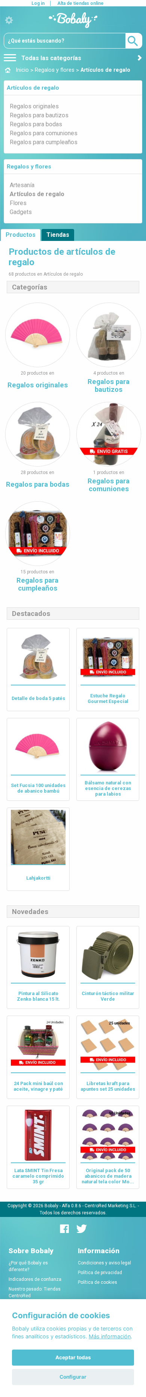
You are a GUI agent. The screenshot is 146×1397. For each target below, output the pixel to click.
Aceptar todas (73, 1357)
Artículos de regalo (33, 87)
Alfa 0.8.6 (71, 1205)
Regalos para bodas (36, 124)
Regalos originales (34, 106)
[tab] (73, 88)
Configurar (73, 1377)
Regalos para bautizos (39, 115)
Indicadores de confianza (35, 1279)
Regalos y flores (29, 166)
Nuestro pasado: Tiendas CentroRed (35, 1292)
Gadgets (21, 212)
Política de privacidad (100, 1272)
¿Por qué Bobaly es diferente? (28, 1266)
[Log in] (9, 20)
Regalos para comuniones (43, 133)
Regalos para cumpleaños (43, 142)
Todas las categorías (50, 58)
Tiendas (57, 234)
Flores (18, 203)
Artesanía (22, 185)
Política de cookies (97, 1282)
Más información (110, 1336)
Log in (38, 3)
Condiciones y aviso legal (104, 1263)
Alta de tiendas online (80, 3)
